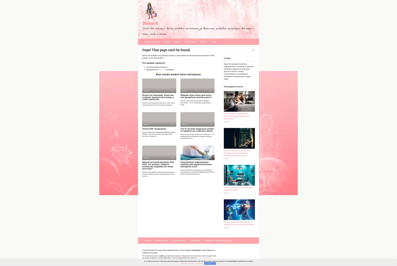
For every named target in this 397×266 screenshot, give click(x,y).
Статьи (213, 42)
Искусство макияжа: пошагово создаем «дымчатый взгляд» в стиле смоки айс (158, 97)
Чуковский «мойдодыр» (154, 128)
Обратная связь (161, 240)
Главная (147, 240)
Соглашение (195, 240)
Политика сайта (179, 240)
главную (161, 69)
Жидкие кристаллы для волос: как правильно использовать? (196, 96)
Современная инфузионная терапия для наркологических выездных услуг (196, 164)
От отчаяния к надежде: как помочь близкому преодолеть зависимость (236, 116)
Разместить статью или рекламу (218, 240)
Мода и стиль (190, 42)
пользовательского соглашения (192, 263)
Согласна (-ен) (210, 263)
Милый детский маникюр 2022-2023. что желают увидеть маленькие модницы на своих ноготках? (158, 165)
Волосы (167, 42)
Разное (203, 42)
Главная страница (152, 42)
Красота (177, 42)
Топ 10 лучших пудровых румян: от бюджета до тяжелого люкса (197, 129)
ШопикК (150, 23)
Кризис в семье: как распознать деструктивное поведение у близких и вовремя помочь (237, 153)
